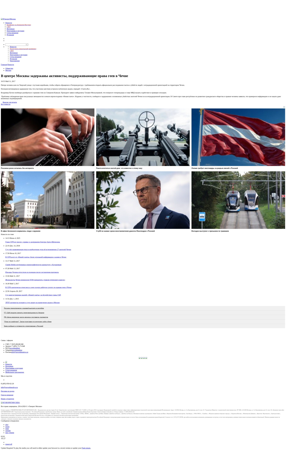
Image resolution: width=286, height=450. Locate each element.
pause (7, 427)
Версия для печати (10, 102)
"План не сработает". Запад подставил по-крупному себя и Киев (27, 321)
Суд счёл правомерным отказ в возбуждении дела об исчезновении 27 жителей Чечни (38, 249)
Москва (8, 70)
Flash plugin (86, 448)
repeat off (8, 444)
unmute (8, 431)
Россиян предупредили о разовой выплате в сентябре (24, 308)
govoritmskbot (15, 348)
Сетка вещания (12, 33)
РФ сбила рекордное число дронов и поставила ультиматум (26, 317)
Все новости (5, 104)
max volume (9, 433)
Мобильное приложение (14, 372)
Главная (4, 65)
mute (7, 429)
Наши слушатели (7, 399)
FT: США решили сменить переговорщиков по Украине (24, 313)
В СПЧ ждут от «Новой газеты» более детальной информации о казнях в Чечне (35, 257)
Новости (8, 23)
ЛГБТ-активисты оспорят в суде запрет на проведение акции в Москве (32, 303)
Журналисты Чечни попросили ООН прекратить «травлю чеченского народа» (35, 280)
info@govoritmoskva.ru (19, 352)
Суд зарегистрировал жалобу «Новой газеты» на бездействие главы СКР (33, 295)
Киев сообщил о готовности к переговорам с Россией (23, 326)
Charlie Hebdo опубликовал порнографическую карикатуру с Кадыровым (33, 265)
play (6, 425)
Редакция (10, 35)
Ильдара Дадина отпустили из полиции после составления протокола (32, 272)
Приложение (15, 61)
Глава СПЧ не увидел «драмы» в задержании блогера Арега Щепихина (32, 242)
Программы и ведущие (15, 31)
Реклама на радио (7, 391)
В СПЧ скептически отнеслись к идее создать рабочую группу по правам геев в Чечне (38, 287)
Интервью (11, 29)
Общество (9, 68)
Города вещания (7, 395)
